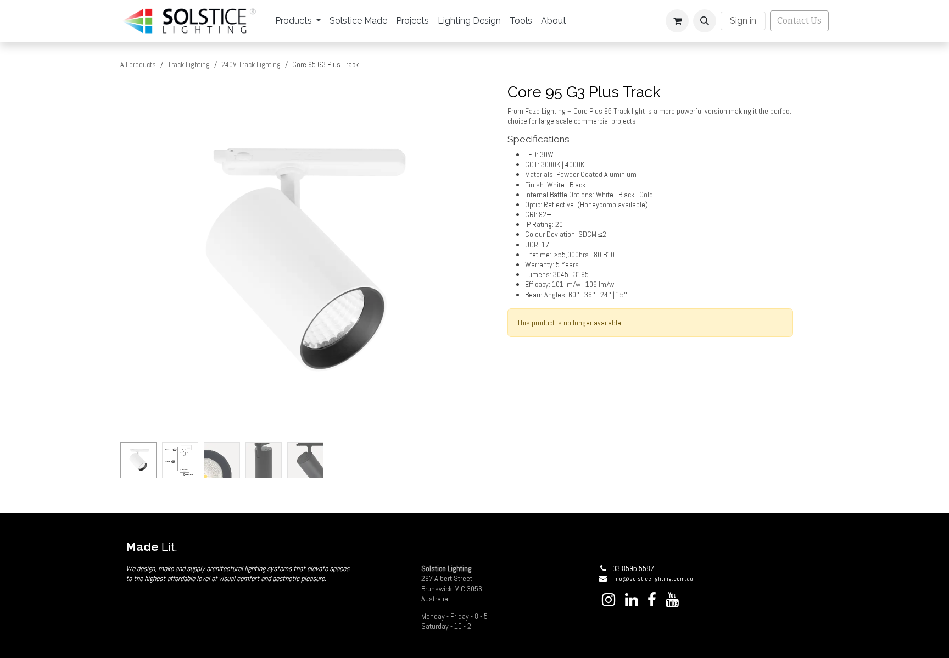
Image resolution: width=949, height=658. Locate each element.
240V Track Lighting (251, 64)
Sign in (743, 20)
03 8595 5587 (633, 568)
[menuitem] (298, 21)
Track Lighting (189, 64)
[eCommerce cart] (677, 20)
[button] (704, 20)
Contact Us (799, 20)
